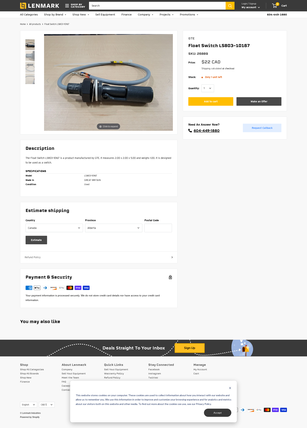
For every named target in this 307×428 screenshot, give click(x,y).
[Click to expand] (108, 82)
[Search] (230, 6)
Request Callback (262, 127)
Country (30, 220)
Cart (196, 373)
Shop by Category (77, 5)
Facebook (154, 369)
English (25, 404)
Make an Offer (259, 101)
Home (23, 24)
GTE (191, 38)
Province (90, 220)
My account (249, 7)
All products (35, 24)
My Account (200, 369)
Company (144, 14)
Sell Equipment (105, 14)
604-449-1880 (277, 14)
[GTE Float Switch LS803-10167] (30, 45)
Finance (126, 14)
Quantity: (193, 88)
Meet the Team (70, 377)
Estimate (36, 240)
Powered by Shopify (29, 417)
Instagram (154, 373)
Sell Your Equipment (74, 373)
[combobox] (157, 6)
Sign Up (189, 348)
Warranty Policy (114, 373)
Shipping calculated (211, 68)
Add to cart (211, 101)
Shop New (79, 14)
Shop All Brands (29, 373)
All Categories (29, 14)
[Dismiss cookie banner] (230, 388)
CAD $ (44, 404)
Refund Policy (33, 257)
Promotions (188, 14)
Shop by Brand (54, 14)
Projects (165, 14)
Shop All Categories (32, 369)
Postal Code (151, 220)
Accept (218, 412)
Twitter (153, 377)
